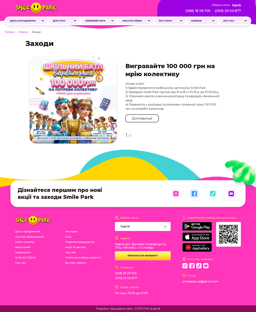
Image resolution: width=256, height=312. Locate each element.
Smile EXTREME (132, 20)
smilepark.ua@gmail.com (200, 281)
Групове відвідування (29, 236)
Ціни (68, 236)
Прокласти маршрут (143, 255)
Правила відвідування (79, 242)
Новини (196, 20)
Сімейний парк (95, 20)
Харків (236, 5)
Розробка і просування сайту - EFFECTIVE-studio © (128, 308)
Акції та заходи (75, 247)
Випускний (22, 247)
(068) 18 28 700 (198, 11)
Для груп (59, 20)
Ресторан (165, 20)
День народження (23, 20)
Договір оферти (75, 262)
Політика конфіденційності (83, 257)
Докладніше (142, 118)
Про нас (228, 20)
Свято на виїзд (24, 242)
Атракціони (22, 252)
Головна (10, 32)
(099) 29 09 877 (228, 11)
